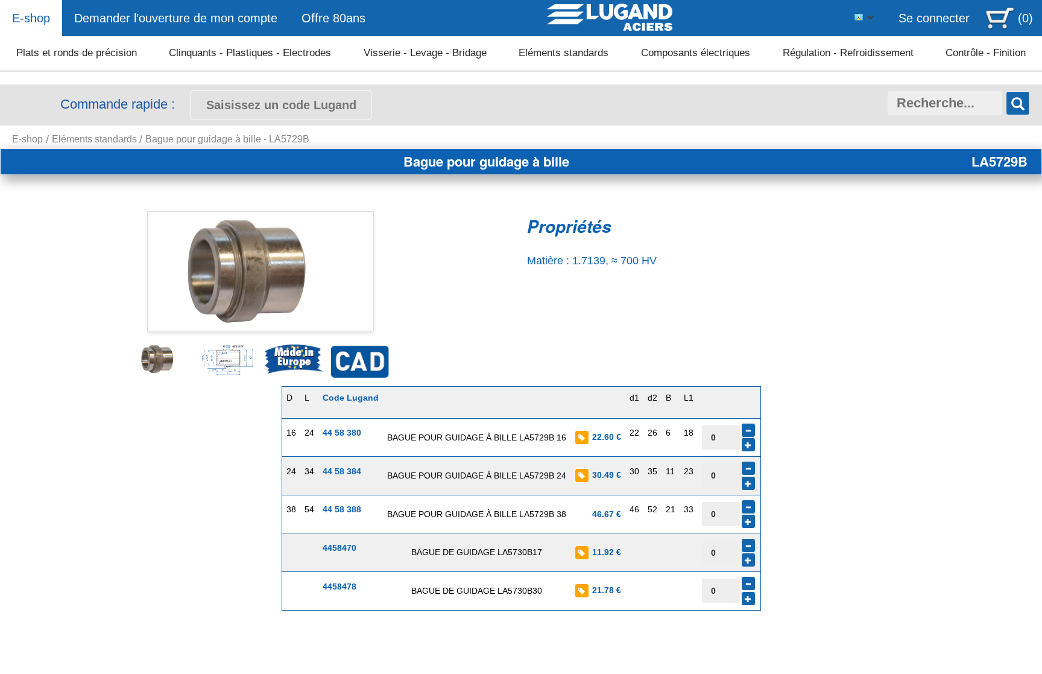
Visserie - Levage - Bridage (425, 53)
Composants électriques (695, 53)
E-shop (31, 18)
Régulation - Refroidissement (848, 53)
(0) (1025, 18)
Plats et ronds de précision (76, 53)
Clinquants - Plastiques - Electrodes (250, 53)
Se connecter (934, 18)
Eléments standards (563, 53)
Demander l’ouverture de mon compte (175, 18)
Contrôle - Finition (986, 53)
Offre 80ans (333, 18)
